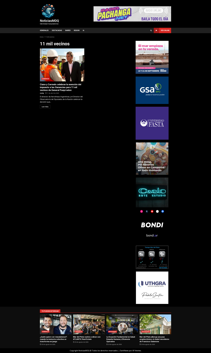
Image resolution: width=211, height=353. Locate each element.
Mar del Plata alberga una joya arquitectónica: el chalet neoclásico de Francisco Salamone (155, 324)
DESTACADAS (57, 30)
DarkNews (124, 350)
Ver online (165, 30)
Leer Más (45, 107)
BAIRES (68, 30)
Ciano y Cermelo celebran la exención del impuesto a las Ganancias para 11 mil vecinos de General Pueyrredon (62, 64)
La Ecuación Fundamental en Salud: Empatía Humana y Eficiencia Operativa (122, 324)
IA (83, 30)
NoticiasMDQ (49, 21)
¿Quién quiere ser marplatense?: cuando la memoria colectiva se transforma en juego (55, 324)
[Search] (151, 30)
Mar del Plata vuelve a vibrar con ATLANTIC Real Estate (89, 324)
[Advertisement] (132, 14)
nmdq (42, 93)
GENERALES (44, 30)
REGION (76, 30)
